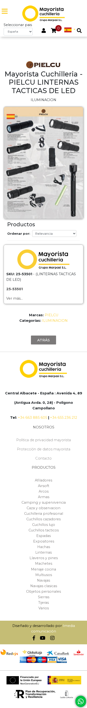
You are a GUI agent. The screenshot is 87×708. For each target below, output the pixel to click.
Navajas (43, 580)
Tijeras (43, 602)
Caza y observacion (43, 508)
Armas (43, 497)
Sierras (43, 597)
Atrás (43, 340)
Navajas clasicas (43, 586)
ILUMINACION (55, 320)
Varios (43, 608)
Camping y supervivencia (44, 502)
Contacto (43, 458)
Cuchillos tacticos (44, 530)
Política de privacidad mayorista (43, 440)
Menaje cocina (43, 569)
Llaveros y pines (43, 558)
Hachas (43, 547)
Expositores (43, 541)
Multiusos (43, 575)
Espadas (43, 536)
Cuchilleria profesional (43, 513)
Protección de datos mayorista (43, 449)
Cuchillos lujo (43, 524)
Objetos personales (43, 591)
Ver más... (14, 298)
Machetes (43, 563)
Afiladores (43, 480)
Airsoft (43, 486)
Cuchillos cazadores (43, 519)
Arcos (44, 491)
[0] (54, 31)
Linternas (43, 552)
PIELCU (51, 315)
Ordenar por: (18, 233)
